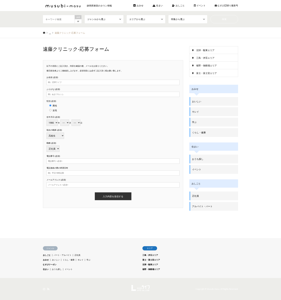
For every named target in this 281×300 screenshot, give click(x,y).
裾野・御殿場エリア (206, 65)
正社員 (195, 195)
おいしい (196, 101)
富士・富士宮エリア (206, 73)
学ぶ (194, 122)
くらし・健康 (199, 132)
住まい (159, 5)
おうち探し (197, 158)
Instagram (44, 289)
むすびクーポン (50, 264)
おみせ (139, 5)
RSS (48, 289)
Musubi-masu (213, 289)
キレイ (195, 111)
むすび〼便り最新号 (227, 5)
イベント (201, 5)
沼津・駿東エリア (205, 50)
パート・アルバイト (62, 255)
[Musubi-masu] (140, 289)
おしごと (180, 5)
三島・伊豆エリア (205, 57)
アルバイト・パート (202, 206)
